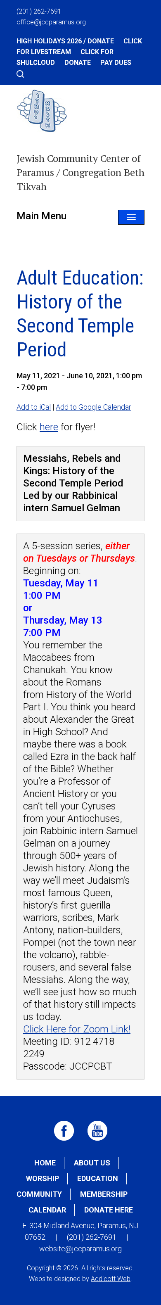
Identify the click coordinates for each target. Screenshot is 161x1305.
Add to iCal (34, 407)
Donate (77, 62)
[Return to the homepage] (42, 116)
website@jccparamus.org (80, 1248)
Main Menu (41, 216)
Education (97, 1178)
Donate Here (108, 1209)
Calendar (47, 1209)
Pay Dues (115, 62)
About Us (92, 1162)
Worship (42, 1178)
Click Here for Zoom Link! (76, 1029)
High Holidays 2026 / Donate (65, 41)
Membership (104, 1194)
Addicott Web (110, 1279)
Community (39, 1194)
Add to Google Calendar (93, 407)
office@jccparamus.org (51, 22)
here (49, 427)
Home (45, 1162)
